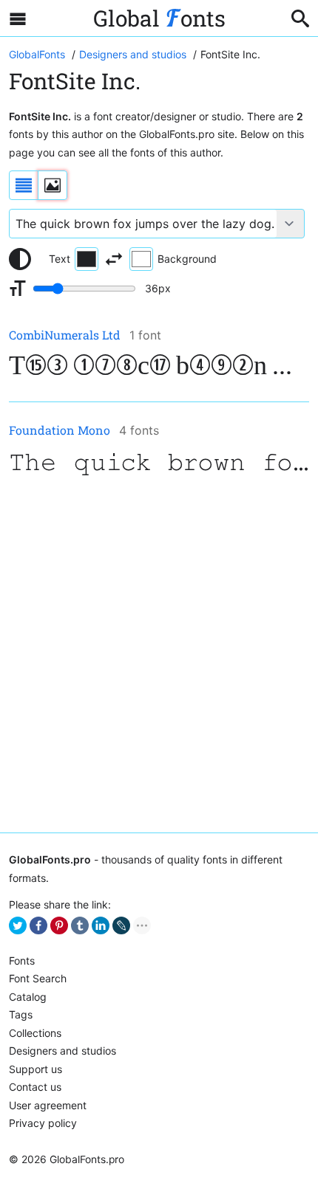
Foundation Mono (59, 430)
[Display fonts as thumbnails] (52, 185)
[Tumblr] (80, 925)
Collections (35, 1033)
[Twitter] (18, 925)
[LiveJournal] (121, 925)
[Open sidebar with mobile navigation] (17, 18)
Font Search (38, 978)
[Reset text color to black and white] (20, 259)
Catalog (28, 996)
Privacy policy (43, 1123)
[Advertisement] (159, 656)
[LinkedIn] (100, 925)
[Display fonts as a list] (23, 185)
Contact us (35, 1086)
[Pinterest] (59, 925)
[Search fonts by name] (300, 18)
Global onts (159, 18)
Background (187, 258)
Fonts (22, 960)
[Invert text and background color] (114, 259)
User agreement (48, 1105)
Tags (21, 1014)
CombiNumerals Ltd (65, 334)
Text (59, 258)
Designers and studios (62, 1050)
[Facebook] (38, 925)
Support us (35, 1069)
